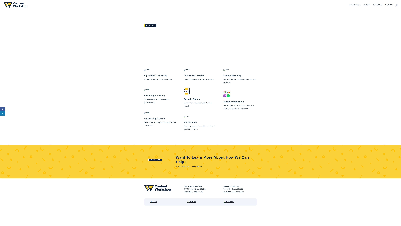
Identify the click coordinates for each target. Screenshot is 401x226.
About (367, 5)
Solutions (354, 5)
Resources (378, 5)
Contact (389, 5)
